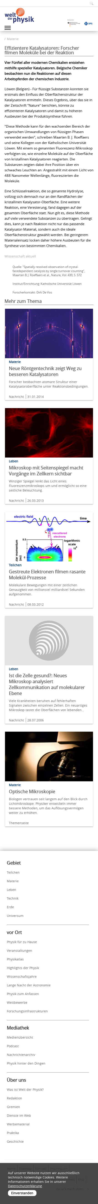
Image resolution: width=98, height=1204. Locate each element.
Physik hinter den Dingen (26, 1063)
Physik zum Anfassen (23, 994)
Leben (11, 890)
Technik (12, 898)
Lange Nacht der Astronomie (29, 985)
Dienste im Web (19, 1115)
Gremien (13, 1107)
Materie (13, 39)
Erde (10, 907)
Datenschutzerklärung (25, 1186)
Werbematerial (18, 1124)
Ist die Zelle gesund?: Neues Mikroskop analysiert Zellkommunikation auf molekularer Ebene (47, 684)
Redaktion (14, 1098)
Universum (15, 915)
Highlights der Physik (23, 968)
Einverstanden (22, 1193)
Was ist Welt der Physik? (25, 1089)
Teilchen (13, 872)
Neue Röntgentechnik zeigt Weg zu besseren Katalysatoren (45, 371)
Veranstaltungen (19, 950)
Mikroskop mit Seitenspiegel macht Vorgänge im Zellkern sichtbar (46, 471)
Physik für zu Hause (22, 942)
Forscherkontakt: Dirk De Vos (32, 292)
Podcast (13, 1046)
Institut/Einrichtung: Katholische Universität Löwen (47, 284)
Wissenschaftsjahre (22, 976)
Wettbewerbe (17, 1002)
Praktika (13, 1133)
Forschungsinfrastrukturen (27, 1011)
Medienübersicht (20, 1037)
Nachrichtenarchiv (21, 1054)
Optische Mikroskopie (32, 791)
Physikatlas (15, 959)
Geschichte (15, 1141)
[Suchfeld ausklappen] (90, 3)
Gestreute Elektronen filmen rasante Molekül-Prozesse (47, 575)
